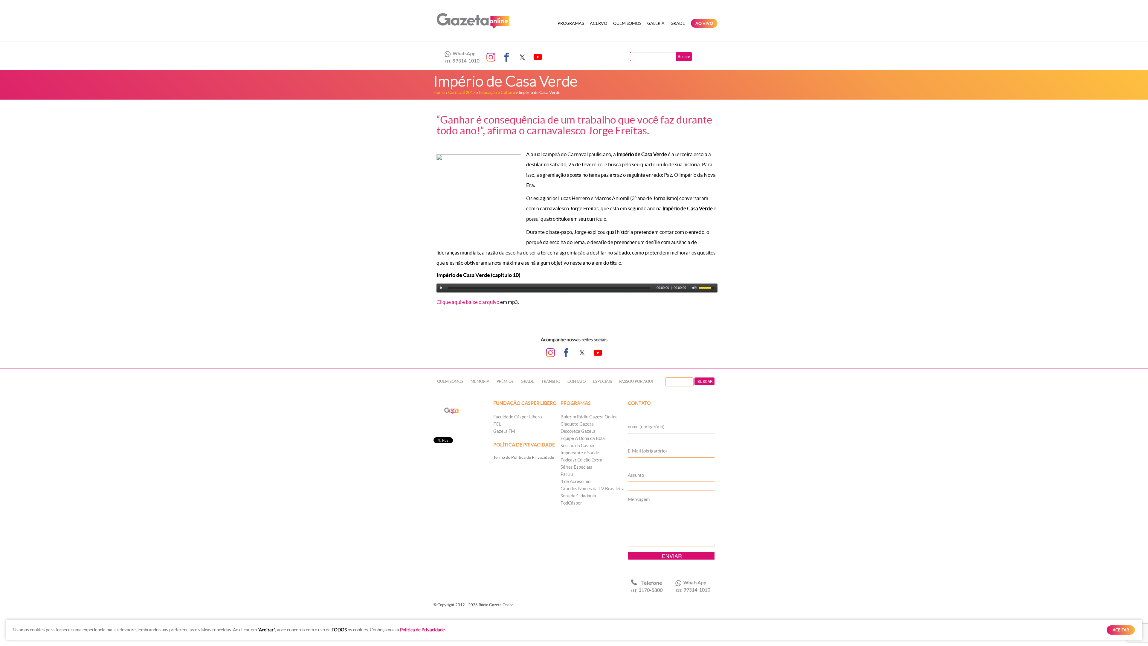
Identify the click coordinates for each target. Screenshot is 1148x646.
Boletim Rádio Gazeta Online (589, 416)
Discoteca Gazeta (578, 431)
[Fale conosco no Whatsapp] (460, 57)
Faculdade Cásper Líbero (517, 416)
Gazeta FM (504, 431)
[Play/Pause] (441, 288)
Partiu (567, 474)
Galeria (656, 23)
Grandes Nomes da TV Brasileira (593, 488)
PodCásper (571, 502)
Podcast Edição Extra (581, 459)
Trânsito (550, 381)
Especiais (602, 381)
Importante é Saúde (580, 452)
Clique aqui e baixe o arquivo (467, 302)
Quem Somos (627, 23)
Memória (480, 381)
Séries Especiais (576, 467)
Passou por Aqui (636, 381)
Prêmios (505, 381)
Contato (576, 381)
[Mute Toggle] (694, 288)
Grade (678, 23)
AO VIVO (704, 23)
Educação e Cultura (497, 92)
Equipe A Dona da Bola (583, 438)
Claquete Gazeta (577, 423)
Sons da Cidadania (578, 495)
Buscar (684, 56)
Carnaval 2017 (461, 92)
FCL (497, 423)
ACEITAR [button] (1121, 630)
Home (439, 92)
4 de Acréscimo (575, 481)
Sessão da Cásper (578, 445)
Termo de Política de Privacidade (523, 457)
